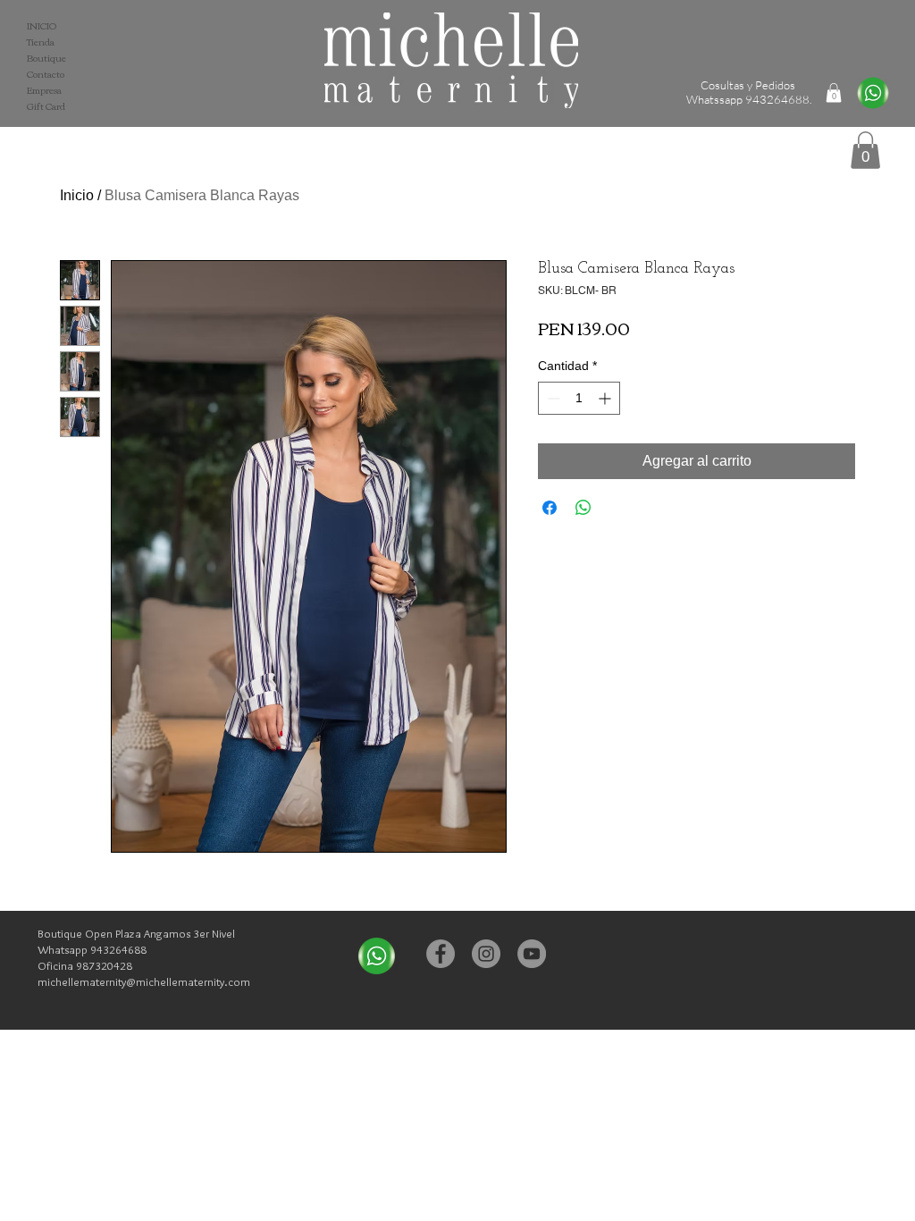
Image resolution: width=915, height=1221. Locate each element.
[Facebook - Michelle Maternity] (440, 953)
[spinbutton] (579, 398)
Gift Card (46, 106)
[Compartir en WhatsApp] (583, 507)
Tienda (41, 42)
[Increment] (606, 398)
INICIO (41, 26)
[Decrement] (552, 398)
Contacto (45, 74)
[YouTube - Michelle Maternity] (531, 953)
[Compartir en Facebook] (549, 507)
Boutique (46, 58)
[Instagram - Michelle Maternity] (486, 953)
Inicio (77, 195)
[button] (865, 150)
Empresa (44, 90)
